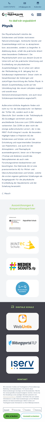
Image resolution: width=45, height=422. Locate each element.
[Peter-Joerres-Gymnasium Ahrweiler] (13, 14)
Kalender (37, 7)
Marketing (38, 410)
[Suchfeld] (32, 14)
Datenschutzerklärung (9, 396)
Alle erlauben (12, 416)
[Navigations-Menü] (39, 14)
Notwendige (17, 410)
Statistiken (28, 410)
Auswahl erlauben (31, 416)
